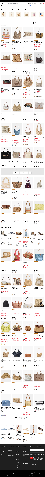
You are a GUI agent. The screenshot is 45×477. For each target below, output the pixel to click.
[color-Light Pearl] (23, 440)
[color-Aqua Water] (14, 272)
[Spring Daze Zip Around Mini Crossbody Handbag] (28, 105)
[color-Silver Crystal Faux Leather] (31, 242)
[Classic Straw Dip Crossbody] (28, 207)
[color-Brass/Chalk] (23, 317)
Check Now (40, 459)
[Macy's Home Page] (4, 3)
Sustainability (24, 461)
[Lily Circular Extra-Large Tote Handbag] (28, 81)
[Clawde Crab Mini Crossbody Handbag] (28, 255)
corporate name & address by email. (36, 475)
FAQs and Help (3, 448)
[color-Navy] (8, 438)
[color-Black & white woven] (14, 294)
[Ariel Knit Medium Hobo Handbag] (39, 129)
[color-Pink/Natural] (37, 120)
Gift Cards (9, 452)
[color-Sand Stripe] (27, 73)
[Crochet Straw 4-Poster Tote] (28, 280)
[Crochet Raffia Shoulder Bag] (6, 376)
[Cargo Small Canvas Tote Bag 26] (17, 81)
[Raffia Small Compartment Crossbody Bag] (39, 303)
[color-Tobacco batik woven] (12, 294)
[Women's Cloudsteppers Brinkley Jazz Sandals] (11, 429)
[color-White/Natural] (34, 120)
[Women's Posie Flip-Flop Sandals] (4, 429)
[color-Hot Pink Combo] (15, 198)
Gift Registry (17, 467)
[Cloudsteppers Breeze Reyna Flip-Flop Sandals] (11, 233)
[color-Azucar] (23, 246)
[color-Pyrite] (26, 144)
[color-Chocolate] (34, 70)
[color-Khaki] (36, 70)
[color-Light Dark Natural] (12, 94)
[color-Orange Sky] (15, 272)
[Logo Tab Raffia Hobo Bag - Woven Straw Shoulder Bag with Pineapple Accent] (39, 153)
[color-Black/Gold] (14, 48)
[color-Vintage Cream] (16, 439)
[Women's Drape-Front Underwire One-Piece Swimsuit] (33, 429)
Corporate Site (24, 451)
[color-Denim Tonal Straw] (29, 73)
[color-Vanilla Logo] (4, 438)
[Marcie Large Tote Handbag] (17, 352)
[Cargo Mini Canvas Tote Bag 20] (6, 153)
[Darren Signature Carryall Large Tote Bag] (17, 105)
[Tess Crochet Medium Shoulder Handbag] (39, 352)
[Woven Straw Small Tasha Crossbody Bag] (17, 376)
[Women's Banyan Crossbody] (17, 153)
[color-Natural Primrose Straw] (25, 144)
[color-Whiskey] (27, 144)
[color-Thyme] (5, 318)
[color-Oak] (36, 96)
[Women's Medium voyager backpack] (28, 183)
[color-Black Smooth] (17, 245)
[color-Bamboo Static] (25, 73)
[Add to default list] (13, 230)
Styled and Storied (25, 463)
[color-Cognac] (1, 221)
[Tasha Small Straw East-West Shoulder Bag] (6, 280)
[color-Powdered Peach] (4, 344)
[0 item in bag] (43, 3)
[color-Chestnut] (5, 415)
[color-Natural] (23, 97)
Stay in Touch (17, 459)
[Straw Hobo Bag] (17, 129)
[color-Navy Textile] (8, 244)
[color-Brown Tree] (17, 439)
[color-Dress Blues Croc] (3, 438)
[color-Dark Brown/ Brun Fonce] (36, 142)
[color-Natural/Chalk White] (36, 49)
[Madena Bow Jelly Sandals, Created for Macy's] (26, 429)
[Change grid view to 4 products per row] (33, 23)
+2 (41, 96)
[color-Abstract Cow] (39, 243)
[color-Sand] (10, 244)
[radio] (12, 48)
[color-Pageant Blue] (3, 344)
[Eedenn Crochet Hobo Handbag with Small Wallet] (6, 327)
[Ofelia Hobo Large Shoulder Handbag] (17, 207)
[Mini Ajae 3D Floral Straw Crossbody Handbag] (6, 255)
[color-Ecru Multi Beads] (40, 96)
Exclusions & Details (35, 459)
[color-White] (11, 438)
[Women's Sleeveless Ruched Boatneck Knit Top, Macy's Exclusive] (19, 429)
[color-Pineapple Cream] (34, 223)
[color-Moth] (15, 319)
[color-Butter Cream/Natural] (36, 120)
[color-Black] (14, 94)
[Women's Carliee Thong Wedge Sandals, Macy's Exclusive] (41, 429)
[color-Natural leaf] (4, 119)
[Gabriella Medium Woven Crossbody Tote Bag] (17, 327)
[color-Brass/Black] (25, 317)
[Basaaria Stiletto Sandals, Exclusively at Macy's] (41, 233)
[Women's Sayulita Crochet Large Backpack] (39, 183)
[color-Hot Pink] (14, 198)
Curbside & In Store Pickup (19, 448)
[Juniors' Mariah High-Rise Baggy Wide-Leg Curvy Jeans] (26, 233)
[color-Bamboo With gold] (1, 367)
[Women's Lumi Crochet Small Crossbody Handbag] (39, 81)
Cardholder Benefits (10, 450)
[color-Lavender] (4, 415)
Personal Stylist (17, 457)
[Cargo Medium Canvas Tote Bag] (39, 376)
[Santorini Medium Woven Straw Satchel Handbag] (39, 33)
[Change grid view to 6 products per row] (35, 22)
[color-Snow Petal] (14, 319)
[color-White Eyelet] (19, 245)
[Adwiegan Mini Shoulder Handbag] (17, 400)
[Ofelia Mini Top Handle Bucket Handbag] (28, 327)
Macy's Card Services (11, 455)
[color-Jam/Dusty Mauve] (4, 318)
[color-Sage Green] (3, 415)
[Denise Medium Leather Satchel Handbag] (28, 153)
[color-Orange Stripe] (14, 145)
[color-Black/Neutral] (3, 318)
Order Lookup (2, 451)
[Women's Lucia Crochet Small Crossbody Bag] (28, 58)
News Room (24, 458)
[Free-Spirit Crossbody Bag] (6, 400)
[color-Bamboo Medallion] (26, 73)
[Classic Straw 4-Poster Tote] (6, 33)
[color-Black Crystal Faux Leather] (33, 242)
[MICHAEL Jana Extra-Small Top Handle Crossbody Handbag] (28, 352)
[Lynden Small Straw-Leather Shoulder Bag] (6, 207)
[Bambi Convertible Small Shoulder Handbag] (28, 33)
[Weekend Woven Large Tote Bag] (17, 303)
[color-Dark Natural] (34, 389)
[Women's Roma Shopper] (6, 105)
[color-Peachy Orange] (12, 272)
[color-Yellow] (3, 221)
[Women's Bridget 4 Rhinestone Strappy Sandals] (33, 233)
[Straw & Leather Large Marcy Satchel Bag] (39, 327)
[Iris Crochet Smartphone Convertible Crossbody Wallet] (6, 81)
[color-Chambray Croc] (1, 438)
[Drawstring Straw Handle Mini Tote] (17, 255)
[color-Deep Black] (19, 439)
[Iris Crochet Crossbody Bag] (6, 58)
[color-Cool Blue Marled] (12, 145)
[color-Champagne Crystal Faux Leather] (32, 242)
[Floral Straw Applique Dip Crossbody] (28, 400)
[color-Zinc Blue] (1, 415)
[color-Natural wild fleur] (1, 119)
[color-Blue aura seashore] (3, 119)
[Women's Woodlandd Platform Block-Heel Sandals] (19, 233)
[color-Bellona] (26, 246)
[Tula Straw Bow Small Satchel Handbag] (39, 105)
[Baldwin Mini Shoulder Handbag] (17, 33)
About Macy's (24, 448)
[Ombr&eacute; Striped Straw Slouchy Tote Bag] (39, 255)
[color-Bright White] (36, 223)
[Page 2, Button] (29, 418)
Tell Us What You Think (18, 465)
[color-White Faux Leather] (3, 243)
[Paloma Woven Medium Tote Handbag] (17, 183)
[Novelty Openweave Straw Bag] (39, 280)
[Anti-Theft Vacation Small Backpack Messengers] (6, 303)
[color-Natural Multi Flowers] (23, 73)
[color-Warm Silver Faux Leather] (4, 243)
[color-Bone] (16, 245)
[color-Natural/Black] (34, 49)
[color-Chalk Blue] (25, 440)
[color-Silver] (11, 244)
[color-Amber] (12, 319)
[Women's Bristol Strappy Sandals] (4, 233)
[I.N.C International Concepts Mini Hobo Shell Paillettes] (6, 183)
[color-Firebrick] (3, 392)
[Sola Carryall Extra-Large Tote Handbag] (6, 352)
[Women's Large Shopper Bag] (39, 58)
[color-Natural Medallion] (39, 96)
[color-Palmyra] (25, 246)
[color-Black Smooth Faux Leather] (1, 243)
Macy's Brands (17, 454)
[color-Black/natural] (15, 145)
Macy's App (17, 451)
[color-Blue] (4, 221)
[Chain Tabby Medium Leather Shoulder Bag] (28, 303)
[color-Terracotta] (25, 97)
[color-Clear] (26, 440)
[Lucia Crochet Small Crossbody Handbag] (17, 58)
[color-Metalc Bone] (12, 48)
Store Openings (17, 462)
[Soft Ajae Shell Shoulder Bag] (39, 207)
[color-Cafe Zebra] (38, 243)
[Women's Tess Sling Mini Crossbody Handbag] (28, 129)
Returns (2, 454)
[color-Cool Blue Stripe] (34, 272)
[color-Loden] (25, 366)
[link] (6, 44)
